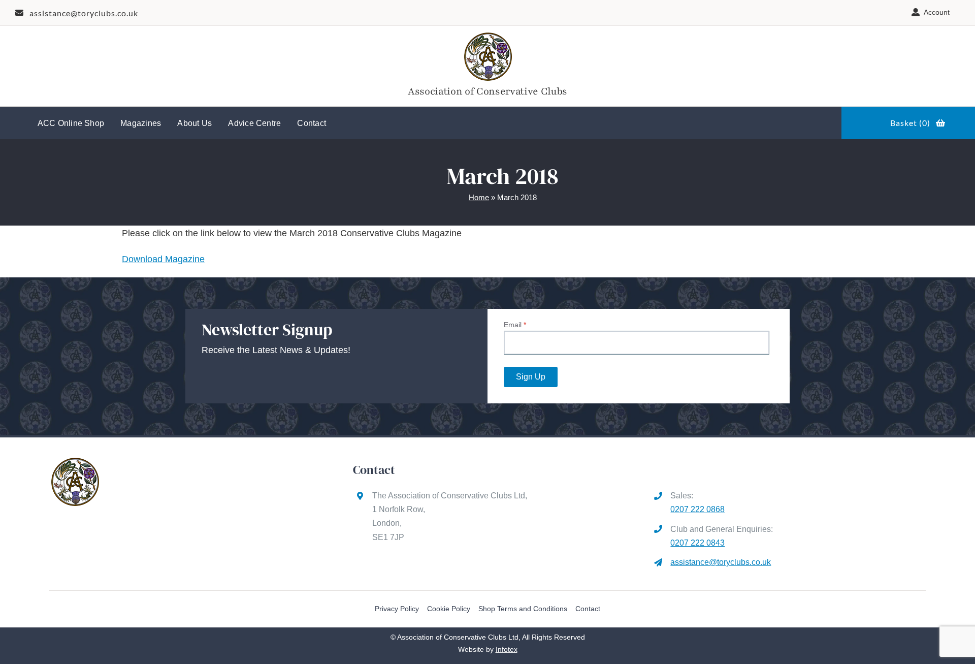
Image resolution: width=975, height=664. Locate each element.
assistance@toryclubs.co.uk (720, 562)
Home (479, 197)
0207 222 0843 (697, 543)
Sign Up (530, 376)
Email (515, 325)
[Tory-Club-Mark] (488, 34)
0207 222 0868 (697, 509)
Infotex (506, 649)
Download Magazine (163, 259)
